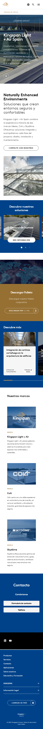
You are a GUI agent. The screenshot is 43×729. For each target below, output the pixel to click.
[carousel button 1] (21, 247)
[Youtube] (10, 641)
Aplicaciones (9, 667)
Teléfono (21, 610)
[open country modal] (28, 4)
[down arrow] (6, 76)
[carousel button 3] (29, 247)
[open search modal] (33, 4)
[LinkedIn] (5, 641)
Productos (8, 655)
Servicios (7, 659)
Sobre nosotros (10, 671)
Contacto (7, 663)
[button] (39, 5)
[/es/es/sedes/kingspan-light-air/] (21, 430)
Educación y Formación (13, 676)
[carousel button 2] (25, 247)
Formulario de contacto (21, 603)
